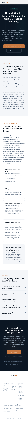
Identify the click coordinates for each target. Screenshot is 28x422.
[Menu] (25, 2)
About (4, 382)
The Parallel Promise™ (5, 389)
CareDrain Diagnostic (20, 392)
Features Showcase (20, 387)
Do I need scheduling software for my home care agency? (14, 312)
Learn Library (21, 382)
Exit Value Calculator (7, 407)
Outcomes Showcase (20, 384)
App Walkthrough (21, 389)
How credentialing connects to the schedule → (14, 361)
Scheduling (13, 390)
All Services (13, 382)
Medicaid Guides (6, 413)
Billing (12, 383)
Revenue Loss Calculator (8, 405)
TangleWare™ (17, 410)
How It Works (6, 383)
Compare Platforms (20, 399)
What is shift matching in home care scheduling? (14, 293)
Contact (5, 390)
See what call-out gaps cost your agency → (14, 356)
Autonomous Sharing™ (19, 408)
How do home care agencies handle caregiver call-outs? (14, 287)
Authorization (14, 387)
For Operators (6, 410)
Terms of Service (18, 405)
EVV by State (21, 395)
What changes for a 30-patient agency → (14, 364)
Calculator (20, 394)
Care (5, 2)
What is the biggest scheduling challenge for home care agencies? (14, 306)
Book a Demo (14, 352)
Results (4, 385)
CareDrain (20, 397)
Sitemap (16, 404)
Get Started (5, 404)
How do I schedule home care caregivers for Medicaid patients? (14, 300)
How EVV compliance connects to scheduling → (14, 358)
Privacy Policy (17, 407)
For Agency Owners (7, 408)
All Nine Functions (14, 50)
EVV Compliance (13, 386)
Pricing (4, 386)
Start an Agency (6, 411)
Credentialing (13, 389)
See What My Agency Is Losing (14, 46)
